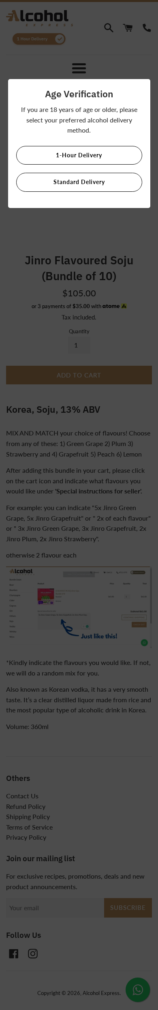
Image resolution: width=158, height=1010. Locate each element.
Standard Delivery (79, 181)
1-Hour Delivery (79, 155)
